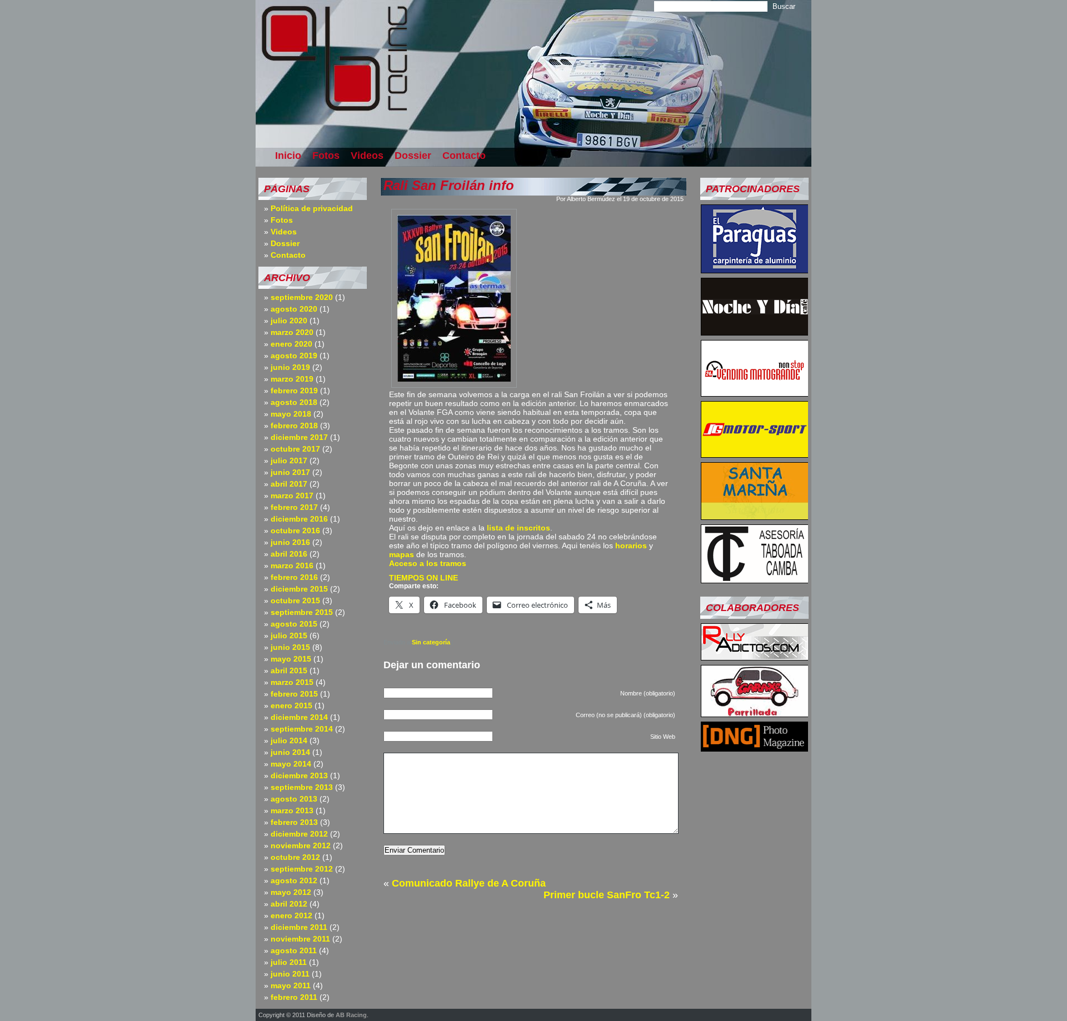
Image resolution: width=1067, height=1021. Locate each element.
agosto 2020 (294, 308)
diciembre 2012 (299, 833)
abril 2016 (289, 553)
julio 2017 (289, 460)
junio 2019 (290, 367)
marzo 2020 (292, 332)
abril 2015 (289, 670)
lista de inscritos (518, 527)
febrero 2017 (294, 507)
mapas (401, 554)
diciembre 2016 (299, 518)
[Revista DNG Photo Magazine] (754, 748)
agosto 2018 (294, 402)
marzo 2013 (292, 810)
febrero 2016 (294, 577)
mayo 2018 (291, 413)
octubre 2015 (295, 600)
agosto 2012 (294, 880)
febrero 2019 (294, 390)
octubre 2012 (295, 857)
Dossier (413, 155)
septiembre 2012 (302, 868)
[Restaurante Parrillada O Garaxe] (754, 713)
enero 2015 (291, 705)
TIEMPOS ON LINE (423, 577)
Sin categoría (431, 642)
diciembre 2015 (299, 588)
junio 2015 (290, 647)
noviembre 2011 (300, 938)
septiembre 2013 (302, 787)
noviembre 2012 (301, 845)
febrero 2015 (294, 693)
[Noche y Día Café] (754, 332)
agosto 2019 (294, 355)
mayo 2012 (291, 892)
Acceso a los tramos (427, 563)
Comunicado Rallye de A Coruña (469, 883)
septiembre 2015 (302, 612)
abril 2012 (289, 903)
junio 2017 (290, 472)
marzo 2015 (292, 682)
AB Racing (351, 1015)
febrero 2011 (294, 997)
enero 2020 (291, 343)
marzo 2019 (292, 378)
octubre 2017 (295, 448)
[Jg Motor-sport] (754, 454)
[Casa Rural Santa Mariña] (754, 516)
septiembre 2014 (302, 728)
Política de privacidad (312, 208)
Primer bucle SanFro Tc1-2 (607, 894)
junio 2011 (290, 973)
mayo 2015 (291, 658)
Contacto (464, 155)
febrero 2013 (294, 822)
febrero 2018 (294, 425)
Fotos (326, 155)
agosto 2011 (294, 950)
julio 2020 (289, 320)
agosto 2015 (294, 623)
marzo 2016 (292, 565)
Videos (367, 155)
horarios (631, 545)
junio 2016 (290, 542)
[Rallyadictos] (754, 657)
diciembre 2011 (299, 927)
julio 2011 (289, 962)
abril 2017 (289, 483)
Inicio (288, 155)
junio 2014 (290, 752)
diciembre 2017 (299, 437)
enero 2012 (291, 915)
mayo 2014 (291, 763)
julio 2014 (289, 740)
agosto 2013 (294, 798)
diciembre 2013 (299, 775)
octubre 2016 (295, 530)
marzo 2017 (292, 495)
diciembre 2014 (299, 717)
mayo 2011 (291, 985)
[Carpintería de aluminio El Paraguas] (754, 270)
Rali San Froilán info (448, 185)
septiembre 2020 (302, 297)
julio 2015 (289, 635)
